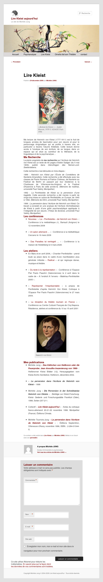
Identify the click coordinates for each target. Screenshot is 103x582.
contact (84, 54)
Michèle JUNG (51, 80)
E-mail (29, 527)
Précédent (15, 62)
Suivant (88, 62)
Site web (28, 539)
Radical (51, 260)
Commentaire (31, 480)
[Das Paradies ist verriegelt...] (51, 333)
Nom (29, 514)
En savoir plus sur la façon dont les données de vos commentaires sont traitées (32, 565)
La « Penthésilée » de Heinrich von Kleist (58, 219)
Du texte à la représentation (42, 269)
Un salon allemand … (39, 231)
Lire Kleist (45, 54)
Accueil (15, 54)
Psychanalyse (30, 54)
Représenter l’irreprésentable (46, 285)
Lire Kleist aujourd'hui (24, 18)
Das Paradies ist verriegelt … (45, 241)
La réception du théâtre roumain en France (53, 301)
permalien (33, 437)
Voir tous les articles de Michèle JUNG (51, 452)
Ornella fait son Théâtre (65, 54)
